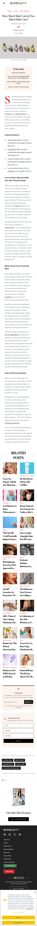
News (5, 530)
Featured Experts (18, 73)
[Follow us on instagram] (15, 834)
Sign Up (28, 702)
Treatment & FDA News (10, 558)
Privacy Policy (7, 855)
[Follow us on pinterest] (10, 834)
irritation (8, 114)
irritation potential (12, 423)
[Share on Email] (5, 780)
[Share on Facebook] (3, 780)
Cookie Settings (10, 865)
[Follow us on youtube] (20, 834)
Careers (6, 843)
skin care (20, 764)
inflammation (20, 114)
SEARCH (18, 741)
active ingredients (11, 335)
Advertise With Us (8, 849)
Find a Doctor (7, 846)
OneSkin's (11, 171)
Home (9, 11)
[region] (18, 908)
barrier (17, 206)
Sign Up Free (18, 888)
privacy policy (18, 707)
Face (16, 11)
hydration (7, 760)
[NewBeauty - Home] (18, 3)
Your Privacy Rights (18, 912)
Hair (21, 530)
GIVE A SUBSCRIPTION (18, 819)
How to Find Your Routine (18, 87)
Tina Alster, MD (13, 149)
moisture (20, 760)
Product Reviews (27, 476)
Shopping (7, 640)
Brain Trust (7, 852)
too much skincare (11, 768)
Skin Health (25, 11)
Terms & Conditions (9, 862)
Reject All (18, 917)
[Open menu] (4, 3)
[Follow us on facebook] (5, 834)
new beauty (8, 764)
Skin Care (7, 586)
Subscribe (9, 871)
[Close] (35, 892)
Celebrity (7, 503)
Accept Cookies (18, 922)
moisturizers (9, 227)
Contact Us (7, 839)
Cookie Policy (7, 859)
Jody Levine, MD (14, 140)
